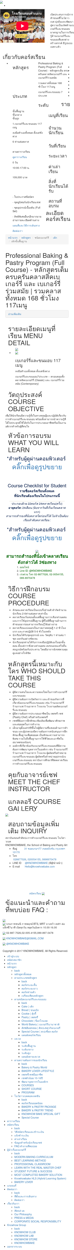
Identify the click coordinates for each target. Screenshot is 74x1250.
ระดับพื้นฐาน (29, 1046)
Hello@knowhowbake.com (40, 866)
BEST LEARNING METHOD (30, 1160)
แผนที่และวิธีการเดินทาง (26, 225)
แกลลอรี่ (11, 1185)
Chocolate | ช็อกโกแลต (35, 1020)
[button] (10, 815)
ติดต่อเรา (18, 231)
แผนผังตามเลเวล (31, 1056)
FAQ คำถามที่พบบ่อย (25, 1146)
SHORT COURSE (32, 1089)
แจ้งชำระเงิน (21, 1135)
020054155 (34, 859)
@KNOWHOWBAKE (36, 863)
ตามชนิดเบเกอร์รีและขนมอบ (30, 999)
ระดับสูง (26, 1053)
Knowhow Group (16, 1225)
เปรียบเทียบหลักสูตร (32, 995)
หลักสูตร (26, 237)
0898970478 (49, 859)
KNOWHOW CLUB (25, 1232)
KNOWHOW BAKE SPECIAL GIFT (41, 1114)
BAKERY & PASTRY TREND (37, 1110)
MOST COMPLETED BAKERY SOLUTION (38, 1175)
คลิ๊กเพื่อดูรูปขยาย (37, 466)
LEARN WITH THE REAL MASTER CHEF (37, 1167)
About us (19, 1210)
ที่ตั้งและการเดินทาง (25, 1196)
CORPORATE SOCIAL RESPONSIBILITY (37, 1221)
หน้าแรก (12, 237)
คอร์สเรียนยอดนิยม (32, 1103)
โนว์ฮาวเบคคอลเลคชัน (27, 1096)
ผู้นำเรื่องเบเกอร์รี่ (16, 1149)
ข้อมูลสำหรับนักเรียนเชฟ (28, 1142)
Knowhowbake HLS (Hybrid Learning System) (40, 1178)
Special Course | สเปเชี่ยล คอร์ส (40, 1031)
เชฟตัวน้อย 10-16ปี (32, 1078)
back (17, 970)
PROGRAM (28, 1092)
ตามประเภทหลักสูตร (25, 977)
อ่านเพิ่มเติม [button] (14, 314)
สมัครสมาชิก (14, 960)
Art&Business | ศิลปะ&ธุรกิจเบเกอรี (41, 1028)
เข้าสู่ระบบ (13, 956)
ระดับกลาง (27, 1049)
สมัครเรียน (35, 893)
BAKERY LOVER (23, 1182)
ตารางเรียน (13, 1121)
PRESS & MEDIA (24, 1218)
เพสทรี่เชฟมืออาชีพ (32, 1074)
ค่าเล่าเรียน (20, 1139)
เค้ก (55, 237)
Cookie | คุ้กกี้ (29, 1013)
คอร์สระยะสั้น (29, 985)
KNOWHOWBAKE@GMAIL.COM (25, 938)
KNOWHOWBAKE (24, 1243)
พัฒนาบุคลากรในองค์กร (35, 1081)
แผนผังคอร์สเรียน (31, 1035)
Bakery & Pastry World (34, 1067)
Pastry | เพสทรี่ (30, 1017)
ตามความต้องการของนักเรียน (30, 1060)
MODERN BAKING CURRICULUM (33, 1157)
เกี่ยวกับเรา (13, 1203)
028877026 (19, 859)
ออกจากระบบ (14, 1246)
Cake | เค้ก (28, 1006)
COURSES (28, 1085)
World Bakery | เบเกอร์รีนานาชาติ (40, 1024)
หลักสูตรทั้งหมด (22, 974)
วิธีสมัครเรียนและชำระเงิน (29, 1132)
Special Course (30, 1117)
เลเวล (17, 1038)
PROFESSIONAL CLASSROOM (32, 1164)
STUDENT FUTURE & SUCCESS (33, 1171)
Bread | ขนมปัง (30, 1010)
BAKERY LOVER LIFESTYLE (38, 1071)
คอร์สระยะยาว (30, 988)
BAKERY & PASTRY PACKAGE (39, 1106)
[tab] (37, 313)
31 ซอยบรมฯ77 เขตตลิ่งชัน (39, 848)
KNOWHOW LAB (24, 1235)
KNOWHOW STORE (25, 1239)
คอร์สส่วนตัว (29, 992)
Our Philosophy (23, 1214)
